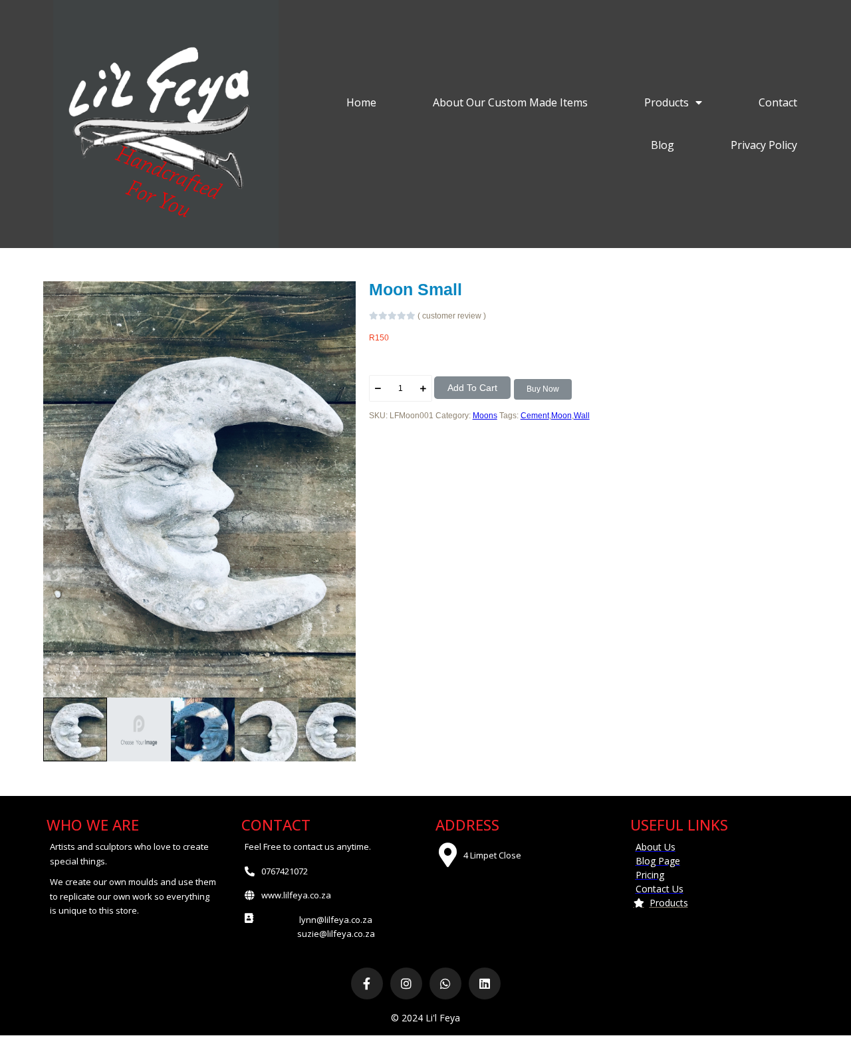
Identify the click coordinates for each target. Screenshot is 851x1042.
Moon (561, 415)
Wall (582, 415)
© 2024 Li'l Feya (425, 1017)
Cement (535, 415)
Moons (485, 415)
